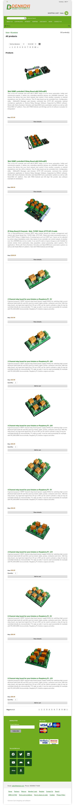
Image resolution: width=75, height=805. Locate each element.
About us (10, 21)
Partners (16, 791)
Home (7, 32)
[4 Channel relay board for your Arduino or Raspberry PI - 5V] (37, 469)
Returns (23, 791)
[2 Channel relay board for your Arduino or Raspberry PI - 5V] (37, 278)
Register (41, 791)
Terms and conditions (25, 795)
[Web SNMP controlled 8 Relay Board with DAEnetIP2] (37, 140)
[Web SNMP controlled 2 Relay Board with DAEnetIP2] (37, 70)
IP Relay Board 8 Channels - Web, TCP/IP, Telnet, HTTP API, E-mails (32, 231)
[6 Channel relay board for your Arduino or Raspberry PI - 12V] (37, 658)
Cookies (52, 795)
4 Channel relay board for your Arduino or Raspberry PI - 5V (30, 490)
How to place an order (41, 795)
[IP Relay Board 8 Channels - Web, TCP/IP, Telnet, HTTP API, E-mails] (37, 210)
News (50, 21)
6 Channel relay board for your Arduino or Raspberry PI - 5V (30, 616)
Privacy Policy (61, 795)
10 (35, 47)
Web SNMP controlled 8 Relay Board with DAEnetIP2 (27, 161)
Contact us (58, 21)
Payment (27, 21)
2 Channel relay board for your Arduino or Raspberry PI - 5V (30, 299)
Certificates (19, 21)
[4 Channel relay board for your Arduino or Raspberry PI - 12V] (37, 531)
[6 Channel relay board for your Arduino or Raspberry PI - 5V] (37, 595)
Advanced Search (31, 18)
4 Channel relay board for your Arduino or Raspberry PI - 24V (30, 425)
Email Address (14, 724)
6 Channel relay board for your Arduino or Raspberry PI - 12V (30, 678)
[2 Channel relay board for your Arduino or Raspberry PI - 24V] (37, 341)
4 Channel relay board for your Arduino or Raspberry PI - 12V (30, 552)
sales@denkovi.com (18, 786)
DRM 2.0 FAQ (12, 795)
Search (57, 791)
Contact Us (49, 791)
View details (37, 121)
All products (14, 32)
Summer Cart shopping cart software (19, 800)
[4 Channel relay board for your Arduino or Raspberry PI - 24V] (37, 405)
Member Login (32, 791)
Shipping (35, 21)
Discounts (43, 21)
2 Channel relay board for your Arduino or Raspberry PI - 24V (30, 361)
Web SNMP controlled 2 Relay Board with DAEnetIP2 (27, 91)
